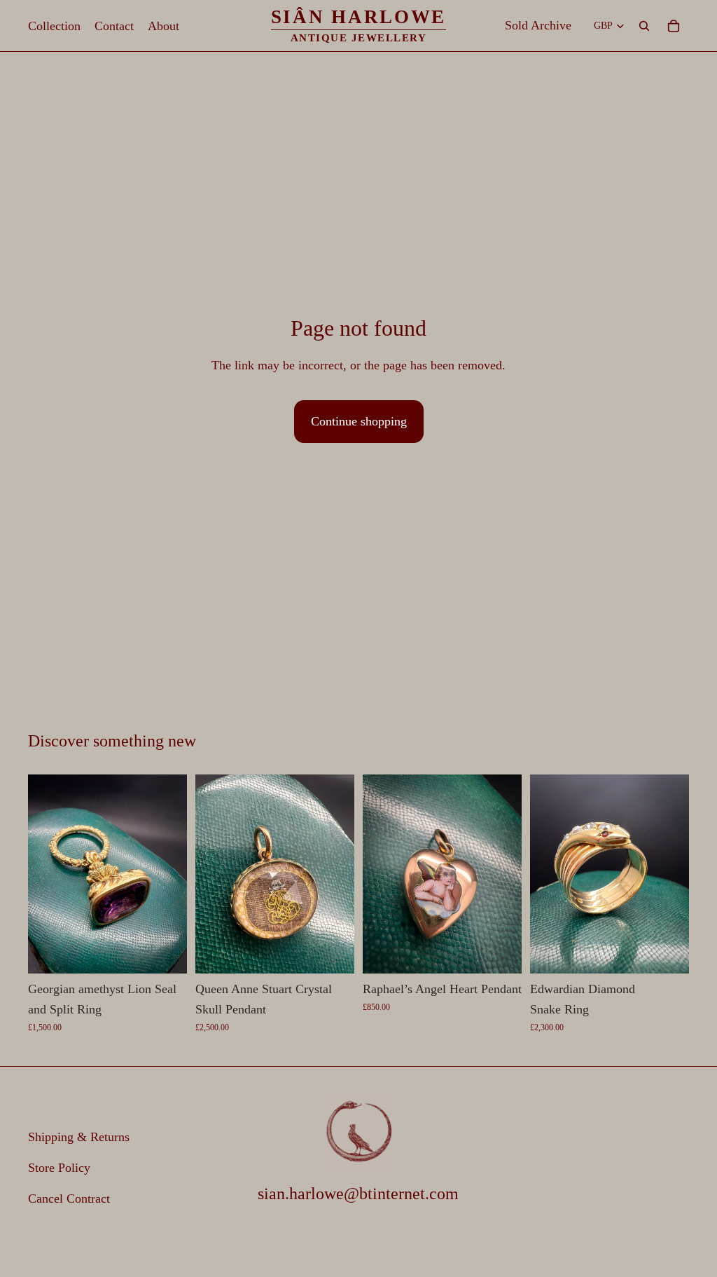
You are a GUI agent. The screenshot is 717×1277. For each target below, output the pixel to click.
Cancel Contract (69, 1198)
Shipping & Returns (79, 1137)
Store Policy (59, 1168)
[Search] (644, 26)
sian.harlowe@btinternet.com (358, 1193)
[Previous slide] (43, 874)
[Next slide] (171, 874)
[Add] (165, 951)
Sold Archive (538, 25)
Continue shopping (359, 421)
